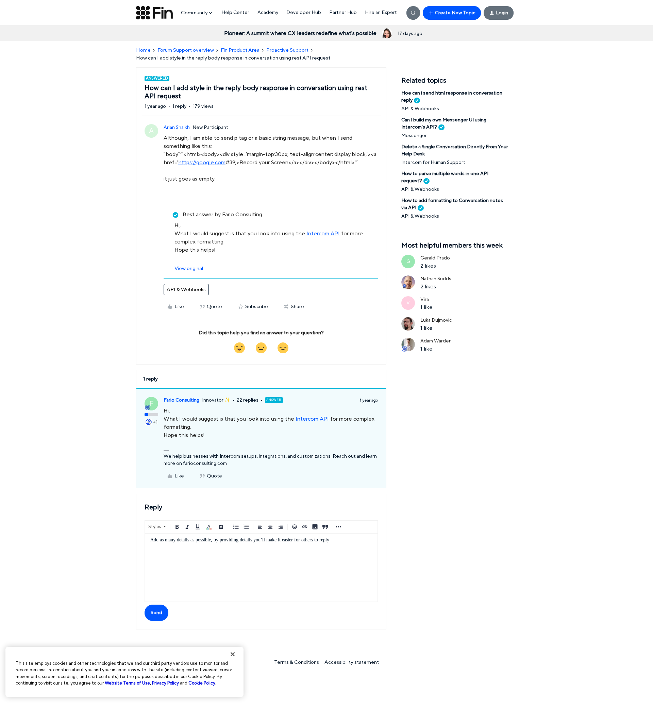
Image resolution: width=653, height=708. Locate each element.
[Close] (232, 654)
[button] (452, 13)
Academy (267, 13)
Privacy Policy (165, 683)
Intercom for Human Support (433, 162)
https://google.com (201, 162)
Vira (424, 300)
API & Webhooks (186, 289)
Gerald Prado (435, 258)
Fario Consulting (181, 400)
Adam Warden (436, 341)
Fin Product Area (240, 50)
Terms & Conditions (296, 662)
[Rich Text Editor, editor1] (261, 568)
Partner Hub (343, 13)
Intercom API (323, 233)
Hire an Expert (381, 13)
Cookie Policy (201, 683)
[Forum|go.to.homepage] (154, 13)
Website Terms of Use (127, 683)
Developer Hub (303, 13)
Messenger (414, 136)
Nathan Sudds (435, 279)
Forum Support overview (185, 50)
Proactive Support (287, 50)
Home (143, 50)
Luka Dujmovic (436, 320)
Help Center (235, 13)
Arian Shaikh (177, 127)
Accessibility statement (351, 662)
